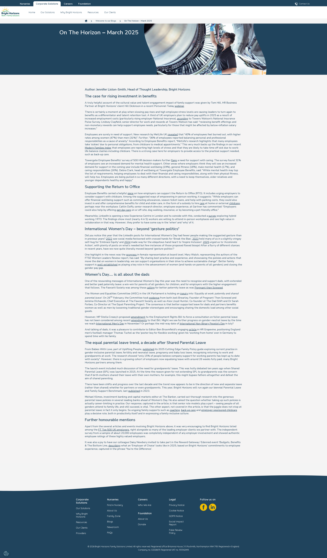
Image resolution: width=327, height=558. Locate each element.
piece (130, 193)
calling (151, 287)
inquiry (184, 293)
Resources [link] (81, 522)
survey (212, 216)
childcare (234, 203)
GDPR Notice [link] (176, 516)
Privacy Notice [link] (176, 505)
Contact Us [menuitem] (304, 3)
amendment (138, 317)
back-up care (188, 410)
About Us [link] (112, 510)
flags (174, 160)
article (193, 329)
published (148, 349)
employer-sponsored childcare (219, 410)
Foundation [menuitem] (84, 3)
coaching (175, 410)
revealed (173, 134)
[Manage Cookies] (6, 553)
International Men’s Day (110, 323)
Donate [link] (142, 524)
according (182, 118)
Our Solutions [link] (83, 508)
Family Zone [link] (113, 516)
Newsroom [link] (113, 527)
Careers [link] (143, 499)
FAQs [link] (110, 532)
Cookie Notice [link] (176, 510)
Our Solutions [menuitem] (48, 12)
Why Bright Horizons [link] (82, 515)
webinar (179, 106)
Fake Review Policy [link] (175, 531)
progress (131, 254)
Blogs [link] (110, 521)
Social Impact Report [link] (176, 523)
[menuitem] (32, 13)
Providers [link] (81, 533)
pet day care (124, 210)
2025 (206, 242)
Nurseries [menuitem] (25, 3)
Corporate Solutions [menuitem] (47, 3)
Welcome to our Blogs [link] (106, 21)
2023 (195, 238)
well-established (107, 264)
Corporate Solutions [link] (82, 501)
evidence (154, 297)
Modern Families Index (98, 147)
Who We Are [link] (144, 505)
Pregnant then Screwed (209, 287)
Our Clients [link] (81, 527)
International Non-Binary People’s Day (202, 323)
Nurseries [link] (113, 499)
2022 (109, 238)
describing (114, 445)
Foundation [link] (145, 513)
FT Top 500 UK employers (113, 429)
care (202, 203)
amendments (139, 320)
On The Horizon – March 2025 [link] (138, 21)
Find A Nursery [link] (115, 505)
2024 (127, 242)
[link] (11, 12)
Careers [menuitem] (68, 3)
